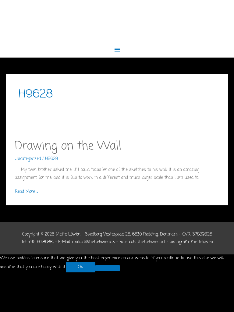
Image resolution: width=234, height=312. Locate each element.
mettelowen (202, 242)
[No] (107, 268)
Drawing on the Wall (68, 146)
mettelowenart (151, 242)
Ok (80, 267)
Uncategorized (28, 159)
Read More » (26, 192)
